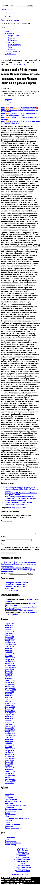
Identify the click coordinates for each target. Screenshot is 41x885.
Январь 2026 (9, 637)
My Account (9, 16)
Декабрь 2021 (10, 730)
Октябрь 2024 (10, 665)
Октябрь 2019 (10, 779)
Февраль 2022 (10, 726)
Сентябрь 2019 (10, 781)
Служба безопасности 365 (15, 584)
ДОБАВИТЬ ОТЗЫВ (10, 54)
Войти (7, 839)
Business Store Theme (20, 874)
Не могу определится (17, 507)
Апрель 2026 (9, 631)
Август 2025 (9, 646)
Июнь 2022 (9, 718)
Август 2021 (9, 737)
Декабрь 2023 (10, 684)
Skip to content (6, 9)
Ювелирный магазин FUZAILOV (17, 583)
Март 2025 (8, 656)
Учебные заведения (14, 51)
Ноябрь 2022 (9, 709)
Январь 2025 (9, 660)
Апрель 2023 (9, 699)
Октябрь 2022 (10, 711)
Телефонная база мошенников (17, 818)
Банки (7, 796)
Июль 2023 (9, 694)
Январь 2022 (9, 728)
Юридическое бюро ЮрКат (15, 586)
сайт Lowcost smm (25, 611)
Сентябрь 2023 (10, 690)
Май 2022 (8, 720)
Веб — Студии (22, 850)
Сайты (10, 47)
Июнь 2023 (9, 696)
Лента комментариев (13, 843)
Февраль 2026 (10, 635)
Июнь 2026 (9, 627)
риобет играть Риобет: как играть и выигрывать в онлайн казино (18, 503)
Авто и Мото (12, 42)
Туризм (7, 822)
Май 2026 (8, 629)
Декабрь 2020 (10, 752)
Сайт (3, 544)
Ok (27, 883)
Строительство (11, 815)
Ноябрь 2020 (9, 754)
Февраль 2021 (10, 749)
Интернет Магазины (14, 35)
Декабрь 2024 (10, 661)
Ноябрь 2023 (9, 686)
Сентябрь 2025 (10, 644)
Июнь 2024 (9, 673)
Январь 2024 (9, 682)
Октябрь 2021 (10, 733)
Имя (3, 537)
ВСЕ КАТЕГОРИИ (9, 33)
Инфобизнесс (10, 803)
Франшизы (9, 826)
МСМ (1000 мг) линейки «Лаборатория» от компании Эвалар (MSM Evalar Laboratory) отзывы (21, 489)
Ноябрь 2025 (9, 641)
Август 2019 (9, 783)
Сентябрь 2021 (10, 735)
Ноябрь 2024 (9, 663)
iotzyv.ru (22, 64)
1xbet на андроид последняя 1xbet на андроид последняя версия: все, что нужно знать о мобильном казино (22, 498)
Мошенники (11, 38)
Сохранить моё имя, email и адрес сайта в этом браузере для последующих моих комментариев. (20, 548)
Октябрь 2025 (10, 642)
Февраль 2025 (10, 658)
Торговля (8, 820)
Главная (7, 31)
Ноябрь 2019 (9, 777)
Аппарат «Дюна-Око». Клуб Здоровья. (21, 608)
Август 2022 (9, 715)
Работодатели (12, 40)
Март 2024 (9, 678)
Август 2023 (9, 692)
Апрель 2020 (9, 768)
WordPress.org (10, 845)
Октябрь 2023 (10, 688)
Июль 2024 (9, 671)
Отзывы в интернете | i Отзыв (10, 20)
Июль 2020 (9, 762)
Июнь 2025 (9, 650)
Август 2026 (9, 624)
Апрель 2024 (9, 677)
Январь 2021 (9, 751)
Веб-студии (11, 49)
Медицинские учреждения (15, 805)
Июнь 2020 (9, 764)
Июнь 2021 (9, 741)
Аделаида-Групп (11, 590)
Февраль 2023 (10, 703)
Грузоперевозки (11, 799)
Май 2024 (8, 675)
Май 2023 (8, 697)
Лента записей (10, 841)
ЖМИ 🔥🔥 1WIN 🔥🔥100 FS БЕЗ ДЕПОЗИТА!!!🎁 (19, 108)
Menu (3, 27)
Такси (7, 817)
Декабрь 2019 (10, 775)
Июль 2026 (9, 625)
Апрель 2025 (9, 654)
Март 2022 (8, 724)
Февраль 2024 (10, 680)
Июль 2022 (9, 716)
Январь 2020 (9, 773)
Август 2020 (9, 760)
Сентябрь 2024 (10, 667)
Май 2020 (8, 766)
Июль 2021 (9, 739)
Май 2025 (8, 652)
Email (3, 540)
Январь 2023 (9, 705)
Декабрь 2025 (10, 639)
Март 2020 (9, 769)
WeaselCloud (9, 588)
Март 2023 (8, 701)
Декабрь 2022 (10, 707)
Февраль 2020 (10, 771)
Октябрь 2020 (10, 756)
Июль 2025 (9, 648)
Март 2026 (9, 633)
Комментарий (6, 521)
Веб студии (9, 798)
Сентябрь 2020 (10, 758)
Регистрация (10, 837)
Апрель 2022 (9, 722)
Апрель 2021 (9, 745)
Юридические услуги (14, 45)
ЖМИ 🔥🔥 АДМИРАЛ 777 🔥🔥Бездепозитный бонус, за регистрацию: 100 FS (19, 114)
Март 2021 (8, 747)
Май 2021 (8, 743)
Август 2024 (9, 669)
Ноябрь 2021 (9, 732)
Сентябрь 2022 (10, 713)
